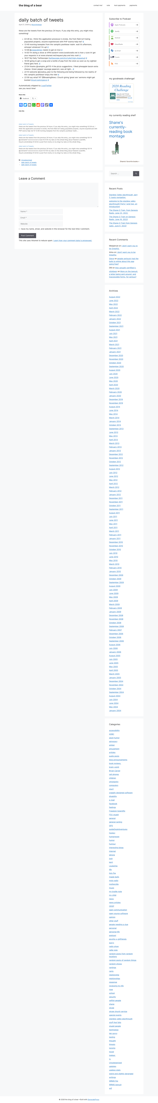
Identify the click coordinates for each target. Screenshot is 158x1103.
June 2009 (113, 593)
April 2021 (113, 341)
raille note (113, 950)
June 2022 (113, 301)
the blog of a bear (30, 5)
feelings (112, 807)
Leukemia (113, 866)
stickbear (113, 271)
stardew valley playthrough (120, 1019)
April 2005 (113, 670)
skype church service (118, 1011)
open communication (118, 910)
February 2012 (115, 491)
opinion (112, 917)
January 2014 (115, 421)
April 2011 (113, 527)
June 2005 (113, 663)
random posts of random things (122, 960)
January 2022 (115, 319)
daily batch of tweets (29, 162)
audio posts (114, 756)
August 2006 (114, 645)
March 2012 (114, 487)
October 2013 (115, 425)
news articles (115, 902)
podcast (112, 935)
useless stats (114, 1070)
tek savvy (113, 1033)
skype (111, 1008)
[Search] (136, 173)
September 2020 (116, 366)
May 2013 (113, 436)
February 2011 (115, 535)
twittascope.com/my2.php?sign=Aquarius (67, 58)
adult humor (114, 738)
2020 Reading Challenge (121, 88)
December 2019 (116, 399)
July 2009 (113, 590)
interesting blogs (116, 848)
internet (112, 851)
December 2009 (116, 575)
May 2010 (113, 560)
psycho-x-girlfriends (118, 939)
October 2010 (115, 549)
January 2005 (115, 678)
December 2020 (116, 355)
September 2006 (116, 641)
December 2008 (116, 615)
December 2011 (116, 498)
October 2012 (115, 462)
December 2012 (116, 454)
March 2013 (114, 443)
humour (112, 844)
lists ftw (112, 873)
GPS (111, 826)
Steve (111, 259)
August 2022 (114, 297)
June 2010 (113, 557)
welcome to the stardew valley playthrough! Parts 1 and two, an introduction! (123, 204)
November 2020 (116, 359)
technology (114, 1030)
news (111, 899)
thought (112, 1041)
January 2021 (115, 352)
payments (133, 5)
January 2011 (114, 538)
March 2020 (114, 388)
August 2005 (114, 656)
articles (112, 752)
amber (112, 745)
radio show (114, 946)
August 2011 (114, 513)
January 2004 (115, 710)
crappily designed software (121, 793)
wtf (110, 1088)
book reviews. (115, 763)
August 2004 (114, 696)
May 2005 (113, 667)
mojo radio (113, 880)
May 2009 (113, 597)
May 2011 (113, 524)
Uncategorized (26, 160)
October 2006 (115, 637)
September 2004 (116, 692)
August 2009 (114, 586)
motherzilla (114, 884)
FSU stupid (114, 815)
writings (112, 1077)
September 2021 (116, 326)
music (111, 888)
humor (112, 840)
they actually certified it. (125, 268)
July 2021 (113, 333)
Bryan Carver (114, 771)
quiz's (111, 943)
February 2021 (115, 348)
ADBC (111, 734)
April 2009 (113, 601)
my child (112, 895)
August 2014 (114, 407)
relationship (114, 975)
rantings (112, 967)
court (111, 789)
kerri (111, 862)
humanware (114, 837)
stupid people (115, 1026)
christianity (113, 782)
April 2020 (113, 385)
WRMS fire (113, 1081)
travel (111, 1052)
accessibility (114, 730)
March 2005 (114, 674)
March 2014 (114, 418)
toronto (112, 1048)
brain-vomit (114, 767)
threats (112, 1044)
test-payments (119, 5)
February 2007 (115, 630)
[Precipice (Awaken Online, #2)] (114, 155)
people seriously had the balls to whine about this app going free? (123, 261)
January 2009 (115, 612)
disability (113, 796)
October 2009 (115, 579)
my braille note (115, 891)
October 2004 (115, 689)
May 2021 (113, 337)
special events (115, 1015)
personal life (114, 932)
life (110, 870)
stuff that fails (115, 1022)
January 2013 (115, 451)
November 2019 (116, 403)
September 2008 (116, 626)
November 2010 (116, 546)
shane (111, 1004)
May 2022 (113, 304)
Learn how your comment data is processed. (72, 240)
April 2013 (113, 440)
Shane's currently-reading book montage (120, 129)
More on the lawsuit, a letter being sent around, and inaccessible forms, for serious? (123, 274)
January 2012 (115, 495)
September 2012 (116, 465)
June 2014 (113, 410)
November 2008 (116, 619)
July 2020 (113, 374)
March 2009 (114, 604)
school (112, 993)
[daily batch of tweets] (59, 127)
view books (130, 101)
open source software (118, 913)
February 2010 (115, 568)
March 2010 (114, 564)
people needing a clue (118, 924)
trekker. (112, 1055)
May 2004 (113, 707)
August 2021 (114, 330)
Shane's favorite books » (129, 161)
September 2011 (116, 509)
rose (111, 989)
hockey (112, 833)
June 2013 (113, 432)
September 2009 (116, 582)
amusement (114, 749)
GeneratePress (93, 1099)
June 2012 (113, 476)
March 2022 (114, 311)
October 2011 (115, 506)
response (113, 982)
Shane (118, 94)
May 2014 (113, 414)
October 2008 (115, 623)
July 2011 (113, 516)
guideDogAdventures (118, 829)
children (112, 778)
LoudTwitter (46, 86)
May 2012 (113, 480)
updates (112, 1066)
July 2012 (113, 473)
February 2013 (115, 447)
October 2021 (115, 322)
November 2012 (116, 458)
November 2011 (116, 502)
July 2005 (113, 659)
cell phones (114, 774)
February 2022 (115, 315)
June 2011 (113, 520)
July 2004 (113, 700)
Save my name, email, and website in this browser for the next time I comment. (55, 229)
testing (112, 1037)
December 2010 (116, 542)
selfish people (115, 1000)
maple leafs (114, 877)
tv (110, 1059)
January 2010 (115, 571)
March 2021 (114, 344)
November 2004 (116, 685)
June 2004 (113, 703)
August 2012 (114, 469)
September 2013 (116, 429)
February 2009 (115, 608)
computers (113, 785)
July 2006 (113, 648)
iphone (112, 855)
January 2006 (115, 652)
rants (111, 971)
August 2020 (114, 370)
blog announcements (118, 760)
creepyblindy (36, 50)
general (112, 818)
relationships (114, 978)
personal (113, 928)
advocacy (113, 741)
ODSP (111, 906)
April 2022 (113, 308)
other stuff (113, 921)
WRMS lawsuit (115, 1085)
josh (111, 859)
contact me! (98, 5)
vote (108, 5)
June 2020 (113, 377)
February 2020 (115, 392)
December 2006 (116, 634)
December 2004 (116, 681)
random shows (115, 964)
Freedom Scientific (117, 811)
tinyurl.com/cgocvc (39, 80)
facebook (113, 804)
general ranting (115, 822)
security (112, 997)
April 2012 (113, 484)
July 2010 (113, 553)
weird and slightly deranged (121, 1074)
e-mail (112, 800)
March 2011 (114, 531)
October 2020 (115, 363)
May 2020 (113, 381)
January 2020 (115, 396)
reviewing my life (116, 986)
